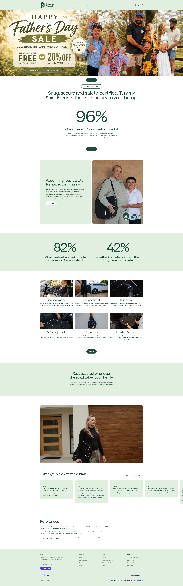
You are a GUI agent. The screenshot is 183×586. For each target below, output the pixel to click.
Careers (81, 568)
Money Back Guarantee (108, 568)
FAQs (103, 565)
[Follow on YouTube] (48, 575)
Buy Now (91, 351)
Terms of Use (130, 568)
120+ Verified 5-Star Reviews (91, 86)
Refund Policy (130, 565)
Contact (111, 5)
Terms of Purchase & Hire (133, 557)
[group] (91, 43)
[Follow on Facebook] (41, 575)
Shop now (91, 149)
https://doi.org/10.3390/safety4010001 (49, 538)
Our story (51, 203)
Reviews (94, 5)
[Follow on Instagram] (45, 575)
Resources (102, 5)
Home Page (82, 557)
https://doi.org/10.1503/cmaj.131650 (56, 528)
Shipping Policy (131, 562)
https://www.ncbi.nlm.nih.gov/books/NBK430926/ (71, 533)
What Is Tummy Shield (107, 560)
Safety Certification (107, 562)
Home (70, 5)
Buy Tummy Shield (83, 560)
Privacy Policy (130, 560)
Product (77, 5)
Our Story (85, 5)
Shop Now (91, 80)
